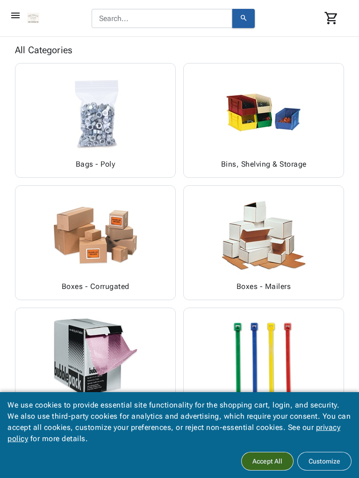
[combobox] (162, 18)
